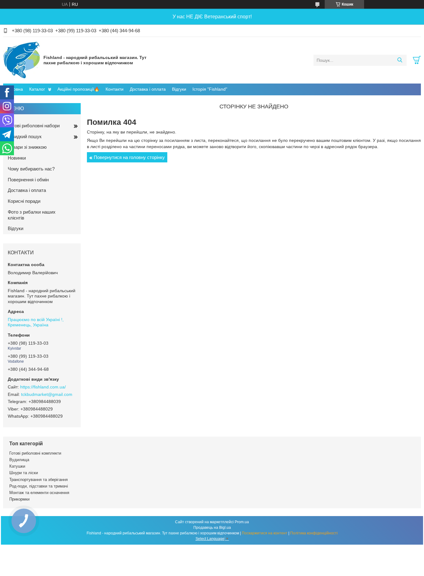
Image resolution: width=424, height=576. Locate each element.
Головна (14, 89)
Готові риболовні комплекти (35, 453)
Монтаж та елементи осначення (39, 492)
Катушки (17, 466)
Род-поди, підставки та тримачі (38, 486)
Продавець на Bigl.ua (212, 527)
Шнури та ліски (23, 472)
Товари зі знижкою (27, 147)
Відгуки (179, 89)
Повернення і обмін (28, 179)
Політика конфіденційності (314, 533)
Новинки (17, 158)
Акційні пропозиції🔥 (78, 89)
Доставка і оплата (148, 89)
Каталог (37, 89)
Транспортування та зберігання (38, 479)
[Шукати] (400, 60)
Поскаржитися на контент (264, 533)
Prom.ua (242, 522)
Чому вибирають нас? (31, 168)
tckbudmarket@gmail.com (46, 394)
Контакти (115, 89)
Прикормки (19, 499)
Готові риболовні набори (34, 125)
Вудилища (19, 459)
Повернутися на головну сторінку (129, 157)
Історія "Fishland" (209, 89)
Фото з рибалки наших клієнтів (32, 214)
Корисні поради (24, 201)
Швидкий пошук (25, 136)
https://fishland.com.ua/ (43, 386)
